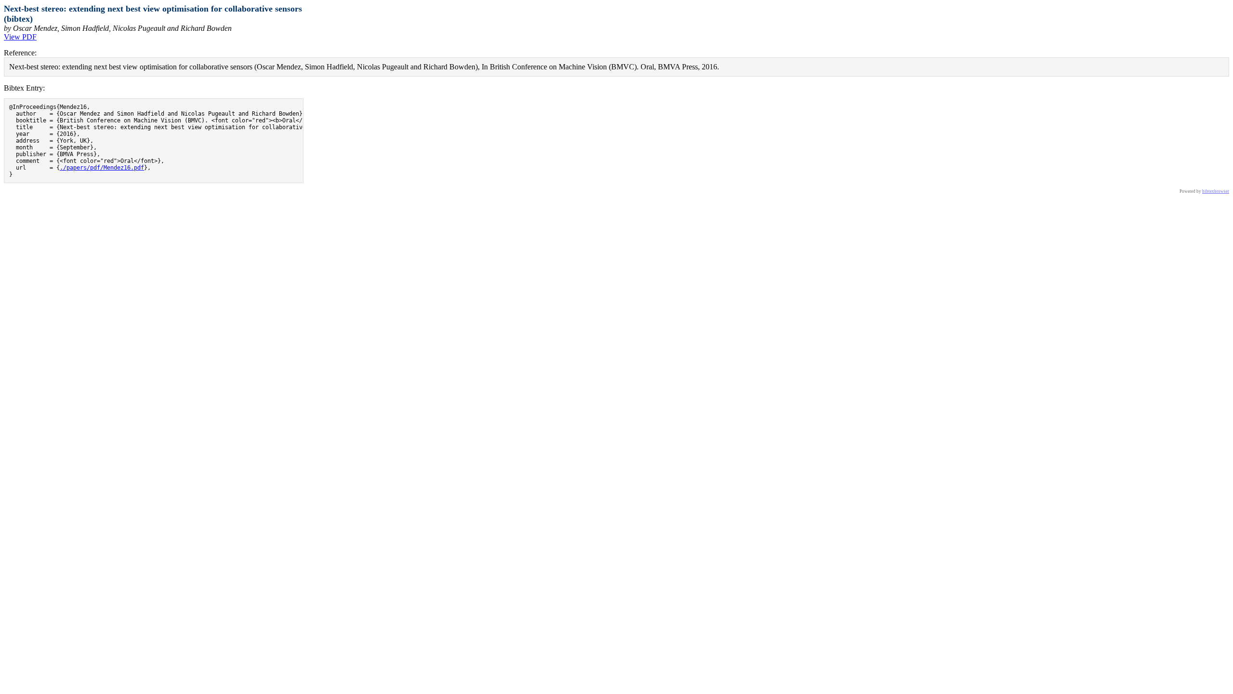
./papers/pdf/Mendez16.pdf (102, 167)
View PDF (20, 37)
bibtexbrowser (1215, 191)
